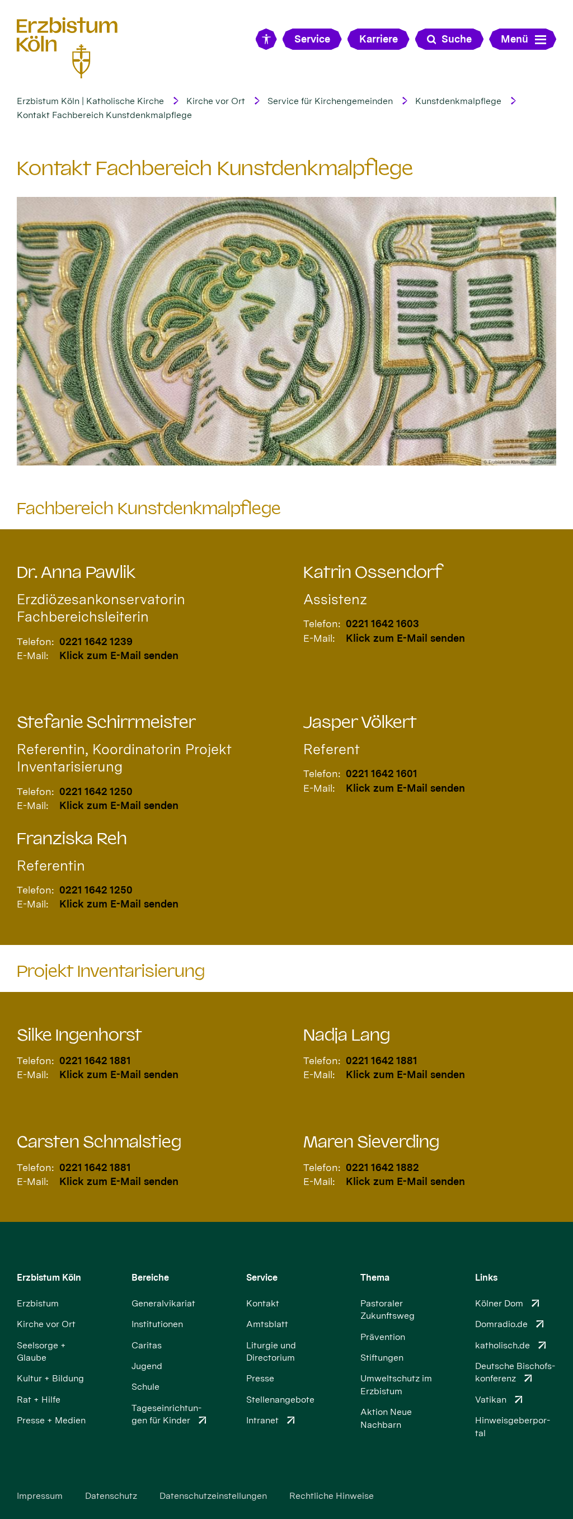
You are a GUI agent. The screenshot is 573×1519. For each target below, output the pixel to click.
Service (262, 1277)
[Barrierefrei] (266, 39)
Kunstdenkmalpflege (458, 101)
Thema (374, 1277)
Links (486, 1277)
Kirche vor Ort (215, 101)
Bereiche (150, 1277)
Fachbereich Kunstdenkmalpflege (149, 508)
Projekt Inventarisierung (111, 971)
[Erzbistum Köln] (67, 47)
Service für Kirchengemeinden (330, 101)
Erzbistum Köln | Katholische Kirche (90, 101)
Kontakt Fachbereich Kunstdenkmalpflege (104, 115)
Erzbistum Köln (49, 1277)
